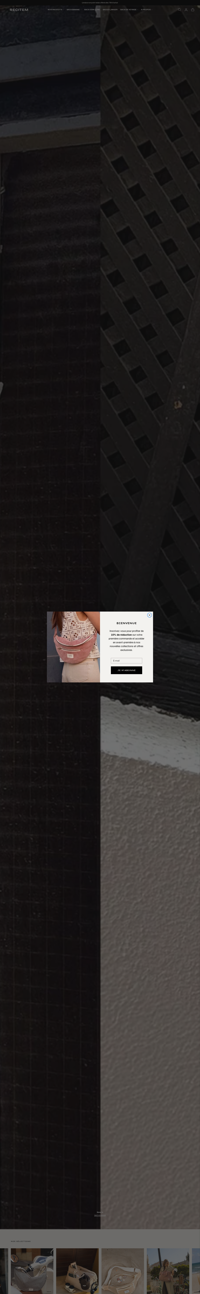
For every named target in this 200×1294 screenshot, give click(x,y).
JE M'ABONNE (126, 670)
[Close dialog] (149, 615)
